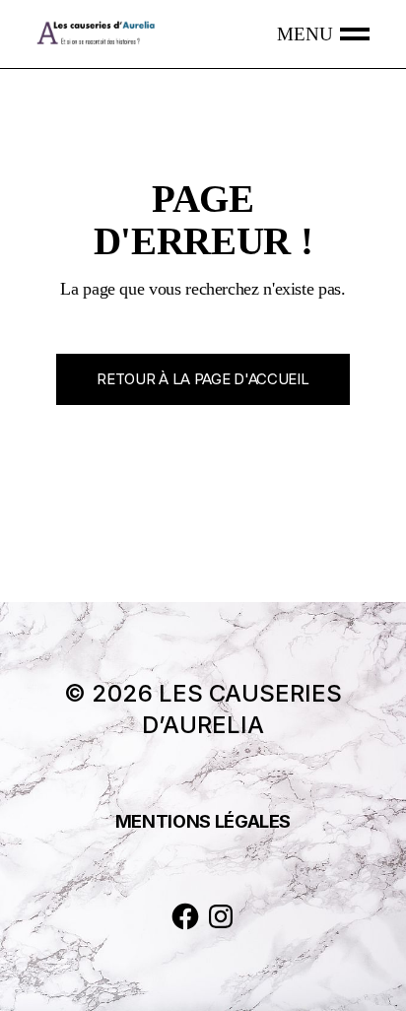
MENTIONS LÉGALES (203, 821)
